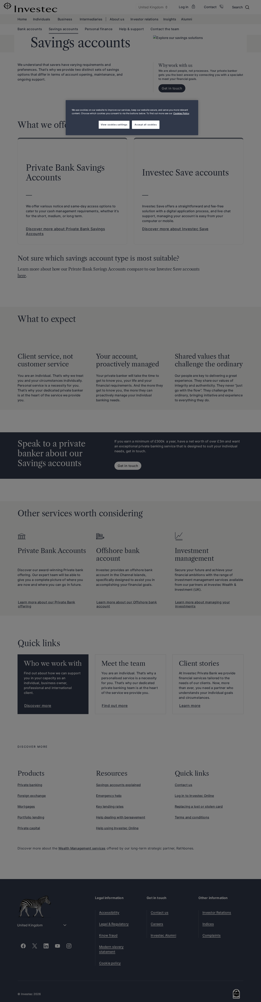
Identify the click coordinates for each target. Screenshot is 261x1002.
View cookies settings (114, 124)
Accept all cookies (146, 124)
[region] (132, 117)
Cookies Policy (181, 113)
